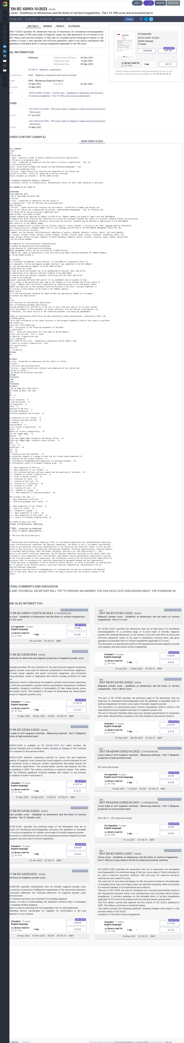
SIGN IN (160, 3)
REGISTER (173, 3)
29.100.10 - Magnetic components (44, 69)
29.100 (159, 74)
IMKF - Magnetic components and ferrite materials (52, 75)
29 (154, 74)
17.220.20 (51, 797)
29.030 (51, 716)
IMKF (69, 19)
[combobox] (149, 64)
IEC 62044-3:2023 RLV (53, 745)
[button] (129, 19)
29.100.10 (59, 19)
